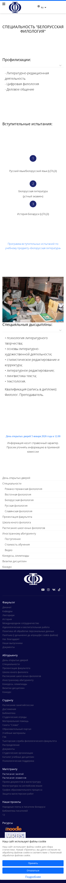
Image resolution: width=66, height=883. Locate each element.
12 (3, 814)
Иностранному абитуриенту (19, 533)
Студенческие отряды (14, 717)
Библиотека (8, 713)
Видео (8, 550)
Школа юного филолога (16, 522)
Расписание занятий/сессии (18, 705)
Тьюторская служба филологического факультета (29, 740)
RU (42, 7)
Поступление (13, 539)
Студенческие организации (17, 752)
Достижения (9, 709)
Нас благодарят (11, 639)
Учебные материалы (13, 732)
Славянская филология (18, 511)
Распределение (11, 744)
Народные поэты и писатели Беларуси (23, 806)
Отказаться (33, 870)
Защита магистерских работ (18, 793)
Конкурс (7, 567)
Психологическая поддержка (18, 760)
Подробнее (33, 876)
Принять (33, 863)
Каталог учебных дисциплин (18, 756)
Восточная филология (18, 494)
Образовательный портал (16, 728)
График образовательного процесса (22, 789)
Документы (8, 647)
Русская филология (16, 505)
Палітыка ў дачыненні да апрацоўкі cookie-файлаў (30, 635)
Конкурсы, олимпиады (15, 555)
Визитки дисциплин (14, 561)
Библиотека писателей (15, 810)
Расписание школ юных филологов (23, 528)
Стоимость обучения (17, 544)
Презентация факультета (17, 517)
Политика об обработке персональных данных (28, 631)
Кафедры (7, 611)
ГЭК (4, 736)
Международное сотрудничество (20, 623)
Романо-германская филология (23, 489)
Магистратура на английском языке (22, 785)
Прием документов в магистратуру (21, 781)
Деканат (7, 607)
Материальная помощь (15, 721)
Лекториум (8, 615)
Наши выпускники (12, 643)
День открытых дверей (16, 478)
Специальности (11, 483)
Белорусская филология (19, 500)
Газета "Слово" (10, 725)
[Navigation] (3, 4)
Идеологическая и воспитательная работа (26, 627)
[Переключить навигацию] (35, 7)
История (7, 619)
